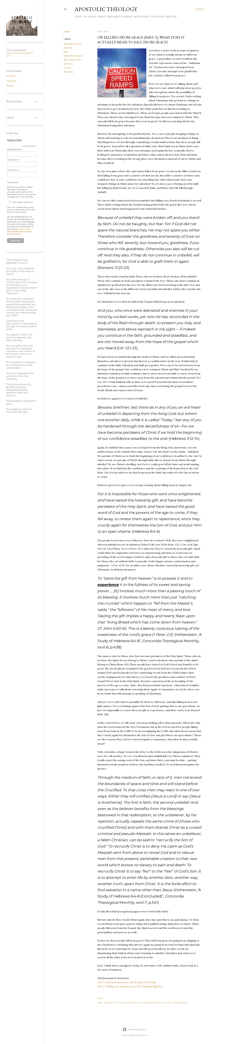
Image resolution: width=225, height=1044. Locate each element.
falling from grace (73, 55)
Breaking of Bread (119, 16)
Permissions (13, 182)
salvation (68, 63)
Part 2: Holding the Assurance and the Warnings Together (130, 986)
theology (68, 71)
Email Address (15, 149)
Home (78, 16)
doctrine (68, 47)
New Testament (72, 59)
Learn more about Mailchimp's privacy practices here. (19, 231)
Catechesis (157, 16)
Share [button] (67, 31)
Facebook (11, 81)
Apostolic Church (73, 43)
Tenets (67, 67)
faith (66, 51)
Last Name (13, 170)
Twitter (10, 85)
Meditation (141, 16)
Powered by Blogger (137, 1029)
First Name (13, 159)
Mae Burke (142, 1035)
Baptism (171, 16)
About (102, 16)
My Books (90, 16)
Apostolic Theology (106, 9)
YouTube (10, 76)
